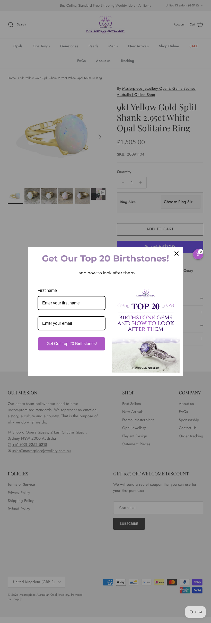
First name (47, 290)
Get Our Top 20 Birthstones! (72, 343)
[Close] (176, 253)
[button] (198, 254)
